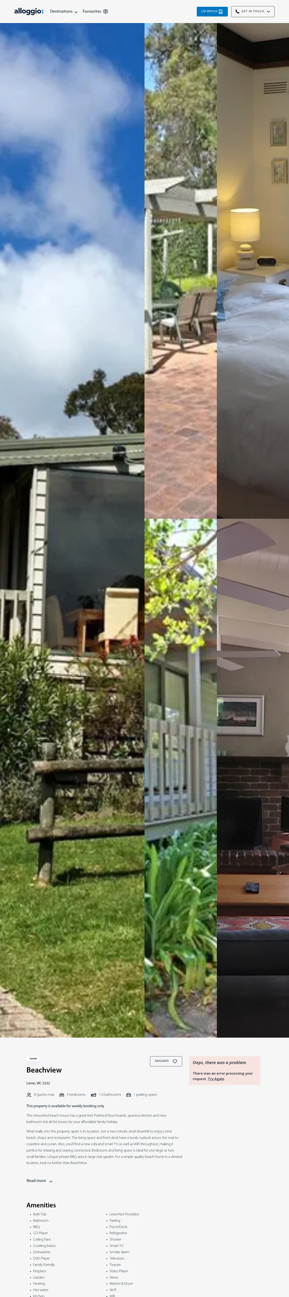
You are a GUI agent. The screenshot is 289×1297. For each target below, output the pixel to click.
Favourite (162, 1061)
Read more (36, 1181)
